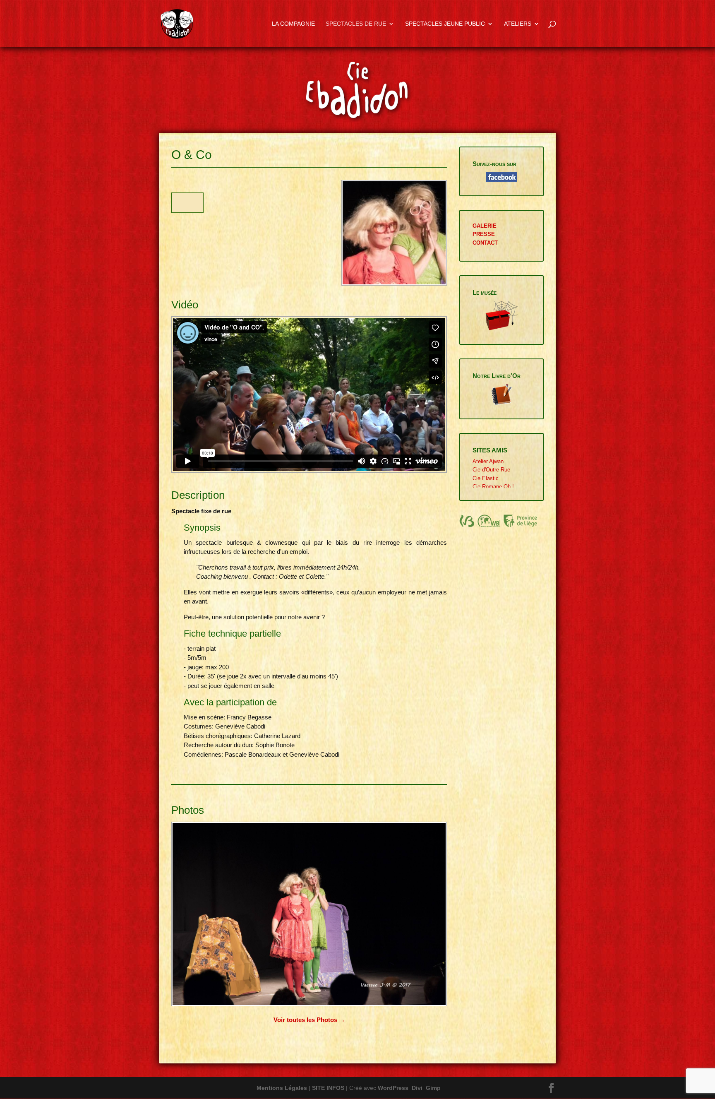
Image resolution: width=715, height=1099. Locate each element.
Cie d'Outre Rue (491, 470)
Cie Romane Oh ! (493, 486)
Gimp (433, 1088)
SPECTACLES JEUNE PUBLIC (445, 24)
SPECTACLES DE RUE (356, 24)
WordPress (393, 1088)
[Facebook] (551, 1088)
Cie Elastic (486, 478)
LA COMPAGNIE (293, 24)
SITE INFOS (328, 1088)
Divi (417, 1088)
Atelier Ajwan (488, 461)
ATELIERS (517, 24)
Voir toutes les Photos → (309, 1019)
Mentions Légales (282, 1088)
